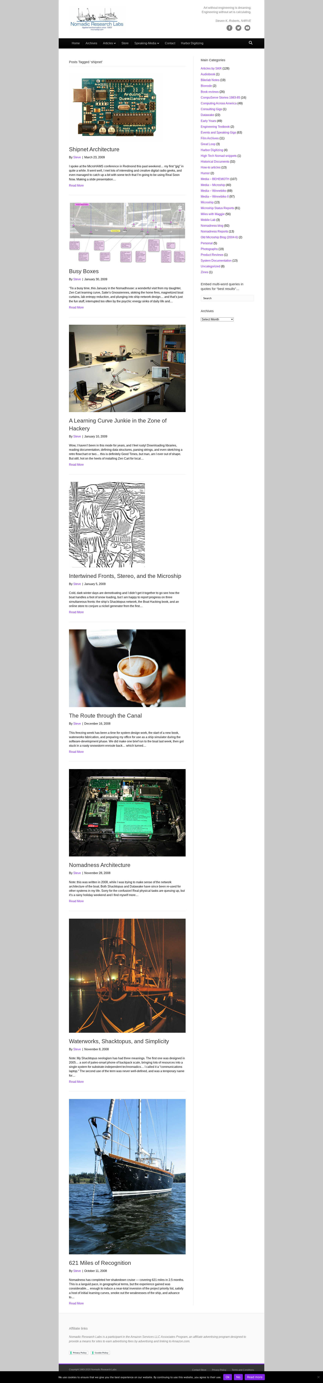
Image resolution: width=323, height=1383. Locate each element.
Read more (254, 1377)
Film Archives (210, 138)
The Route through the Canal (105, 716)
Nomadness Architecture (99, 865)
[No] (318, 1377)
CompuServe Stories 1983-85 (220, 97)
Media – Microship (213, 185)
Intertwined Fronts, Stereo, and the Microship (125, 576)
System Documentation (216, 260)
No (238, 1377)
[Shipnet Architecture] (115, 106)
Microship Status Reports (217, 208)
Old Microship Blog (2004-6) (219, 237)
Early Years (208, 120)
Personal (207, 243)
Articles (108, 43)
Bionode (206, 85)
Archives (91, 43)
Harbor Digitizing (192, 43)
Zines (204, 272)
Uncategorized (210, 266)
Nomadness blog (212, 225)
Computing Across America (219, 103)
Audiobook (208, 74)
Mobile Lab (208, 219)
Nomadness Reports (214, 231)
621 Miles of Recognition (100, 1263)
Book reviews (210, 91)
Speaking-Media (145, 43)
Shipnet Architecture (94, 149)
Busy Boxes (84, 271)
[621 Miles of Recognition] (127, 1176)
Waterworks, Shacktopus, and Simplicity (119, 1041)
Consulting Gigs (211, 109)
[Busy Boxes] (127, 232)
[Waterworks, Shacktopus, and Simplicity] (127, 975)
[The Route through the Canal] (127, 668)
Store (125, 43)
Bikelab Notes (210, 80)
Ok (228, 1377)
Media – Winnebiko (213, 190)
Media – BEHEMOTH (215, 179)
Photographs (209, 249)
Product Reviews (212, 254)
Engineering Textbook (215, 126)
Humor (205, 173)
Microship (207, 202)
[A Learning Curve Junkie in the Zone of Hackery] (127, 368)
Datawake (207, 115)
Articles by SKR (211, 68)
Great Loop (208, 144)
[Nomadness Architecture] (127, 812)
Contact (170, 43)
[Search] (250, 42)
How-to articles (211, 167)
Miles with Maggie (213, 214)
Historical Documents (215, 161)
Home (76, 43)
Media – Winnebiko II (215, 196)
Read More (76, 185)
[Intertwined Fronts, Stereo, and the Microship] (107, 524)
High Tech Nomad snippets (219, 155)
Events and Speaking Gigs (218, 132)
